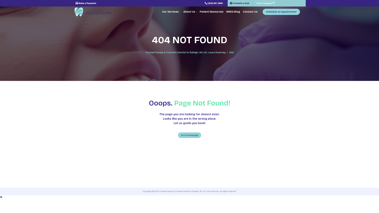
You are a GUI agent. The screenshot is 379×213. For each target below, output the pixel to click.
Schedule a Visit (240, 3)
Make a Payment (87, 3)
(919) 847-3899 (215, 3)
